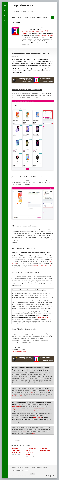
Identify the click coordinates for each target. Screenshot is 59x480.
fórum (20, 263)
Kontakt (27, 22)
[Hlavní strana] (4, 5)
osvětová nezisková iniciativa (45, 35)
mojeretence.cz (22, 5)
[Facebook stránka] (4, 15)
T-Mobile (14, 51)
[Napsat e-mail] (4, 20)
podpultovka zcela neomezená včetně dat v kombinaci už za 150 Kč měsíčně (37, 31)
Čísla (33, 17)
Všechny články (21, 51)
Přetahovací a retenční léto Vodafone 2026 (16, 450)
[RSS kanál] (4, 10)
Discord (45, 17)
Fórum (13, 22)
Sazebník (18, 22)
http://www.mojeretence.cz (19, 351)
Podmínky (39, 17)
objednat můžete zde (42, 317)
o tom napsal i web (41, 265)
